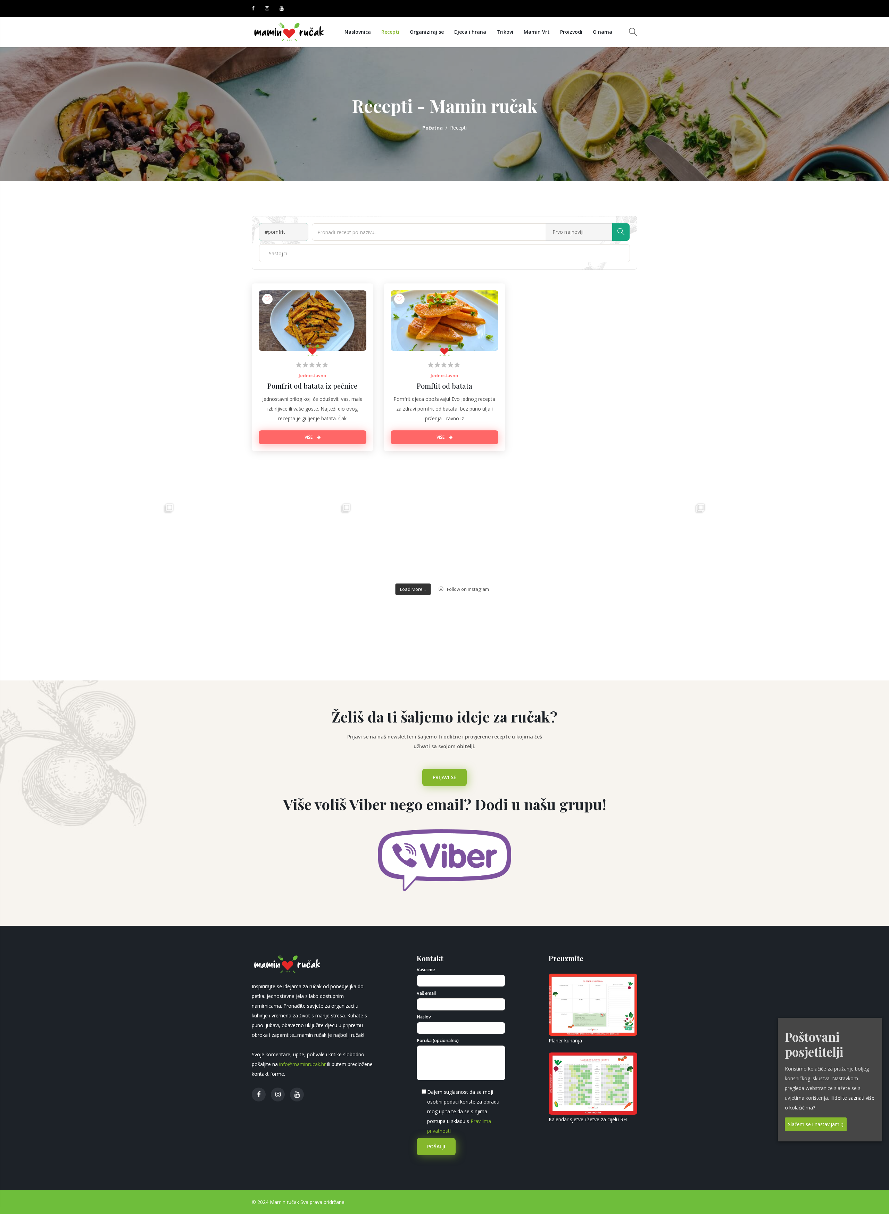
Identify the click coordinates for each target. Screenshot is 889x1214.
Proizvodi (571, 31)
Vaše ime (426, 970)
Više (309, 437)
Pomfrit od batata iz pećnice (312, 385)
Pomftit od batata (444, 385)
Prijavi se (444, 777)
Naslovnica (357, 31)
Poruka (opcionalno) (438, 1040)
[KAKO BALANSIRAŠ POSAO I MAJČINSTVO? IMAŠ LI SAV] (267, 587)
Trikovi (505, 31)
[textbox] (285, 253)
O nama (602, 31)
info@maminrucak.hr (302, 1064)
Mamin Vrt (537, 31)
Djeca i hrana (470, 31)
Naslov (424, 1017)
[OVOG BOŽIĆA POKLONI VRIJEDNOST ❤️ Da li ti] (90, 587)
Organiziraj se (427, 31)
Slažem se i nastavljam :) (816, 1124)
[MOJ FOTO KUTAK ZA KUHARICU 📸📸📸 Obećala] (799, 587)
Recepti (390, 31)
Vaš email (426, 993)
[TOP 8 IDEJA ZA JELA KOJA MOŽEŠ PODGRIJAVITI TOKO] (621, 587)
